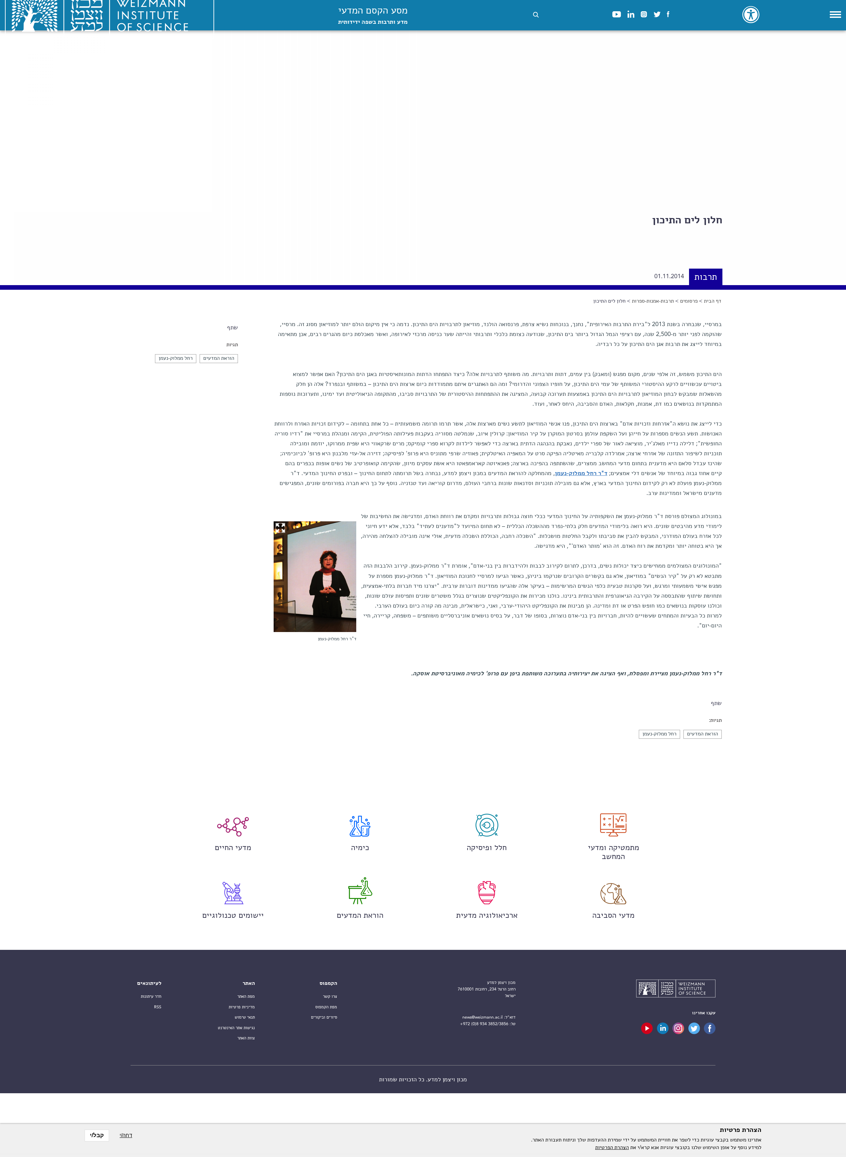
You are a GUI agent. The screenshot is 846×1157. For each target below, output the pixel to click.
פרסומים (689, 301)
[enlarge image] (280, 528)
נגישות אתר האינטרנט (236, 1028)
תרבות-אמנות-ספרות (653, 301)
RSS (157, 1007)
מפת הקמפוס (326, 1007)
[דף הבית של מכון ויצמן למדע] (675, 989)
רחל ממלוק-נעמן (176, 358)
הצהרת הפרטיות (612, 1147)
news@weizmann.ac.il (482, 1017)
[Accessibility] (750, 14)
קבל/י (97, 1135)
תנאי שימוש (245, 1017)
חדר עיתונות (151, 996)
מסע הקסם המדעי (372, 15)
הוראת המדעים (218, 358)
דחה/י (126, 1135)
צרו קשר (330, 996)
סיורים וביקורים (324, 1017)
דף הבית (712, 301)
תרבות (705, 277)
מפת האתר (246, 996)
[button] (536, 15)
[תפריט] (835, 14)
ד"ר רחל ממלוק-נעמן (581, 473)
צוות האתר (246, 1038)
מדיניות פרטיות (242, 1007)
